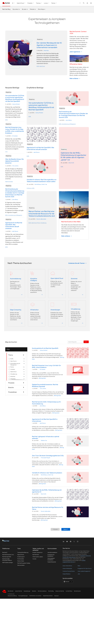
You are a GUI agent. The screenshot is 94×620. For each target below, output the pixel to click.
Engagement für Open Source (85, 568)
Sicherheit (74, 279)
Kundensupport (21, 556)
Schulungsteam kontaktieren (51, 559)
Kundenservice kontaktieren (51, 555)
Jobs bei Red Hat (18, 591)
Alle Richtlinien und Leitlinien (35, 595)
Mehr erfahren (74, 78)
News (79, 565)
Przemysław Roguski (45, 457)
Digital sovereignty (9, 181)
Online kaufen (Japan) (38, 556)
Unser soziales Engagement (84, 571)
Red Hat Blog (6, 9)
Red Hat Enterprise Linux (8, 554)
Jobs (79, 574)
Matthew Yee (44, 440)
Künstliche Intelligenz (33, 279)
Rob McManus (38, 184)
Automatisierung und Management (15, 215)
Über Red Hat (10, 591)
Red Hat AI (4, 552)
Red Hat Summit (77, 591)
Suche (86, 341)
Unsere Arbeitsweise (67, 568)
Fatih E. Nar (44, 184)
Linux (6, 151)
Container (12, 369)
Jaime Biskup (15, 199)
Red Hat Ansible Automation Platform (7, 559)
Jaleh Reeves (15, 231)
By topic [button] (24, 9)
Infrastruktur (34, 310)
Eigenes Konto (20, 554)
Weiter (65, 529)
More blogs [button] (41, 9)
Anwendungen (55, 310)
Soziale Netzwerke (52, 562)
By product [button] (16, 9)
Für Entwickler (20, 558)
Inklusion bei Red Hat (59, 591)
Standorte (34, 591)
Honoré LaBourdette (41, 219)
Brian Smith (71, 162)
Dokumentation (21, 565)
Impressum (56, 595)
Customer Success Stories (69, 571)
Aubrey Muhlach (16, 104)
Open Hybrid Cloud (57, 278)
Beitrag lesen (42, 378)
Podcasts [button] (32, 9)
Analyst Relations (66, 574)
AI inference (29, 188)
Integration (12, 378)
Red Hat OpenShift (6, 556)
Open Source (13, 361)
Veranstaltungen (27, 591)
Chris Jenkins (15, 165)
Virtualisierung (43, 222)
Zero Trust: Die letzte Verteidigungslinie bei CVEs (48, 456)
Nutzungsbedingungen (23, 595)
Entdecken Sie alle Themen (76, 263)
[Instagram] (78, 542)
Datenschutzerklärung (12, 595)
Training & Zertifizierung (22, 552)
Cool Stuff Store (69, 591)
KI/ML (38, 66)
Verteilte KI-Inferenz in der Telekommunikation (47, 473)
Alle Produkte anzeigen (7, 562)
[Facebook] (70, 542)
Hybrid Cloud (42, 66)
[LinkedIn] (63, 542)
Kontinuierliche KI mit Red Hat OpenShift (45, 348)
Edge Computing (15, 310)
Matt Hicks (46, 50)
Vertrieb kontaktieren (52, 552)
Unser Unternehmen (67, 565)
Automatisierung (15, 279)
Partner (38, 222)
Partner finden (20, 561)
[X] (74, 542)
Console (34, 558)
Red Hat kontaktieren (42, 591)
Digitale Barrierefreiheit (48, 595)
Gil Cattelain (15, 136)
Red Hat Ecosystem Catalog (23, 563)
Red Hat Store (36, 554)
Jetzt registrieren (75, 52)
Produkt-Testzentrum (37, 552)
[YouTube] (67, 542)
